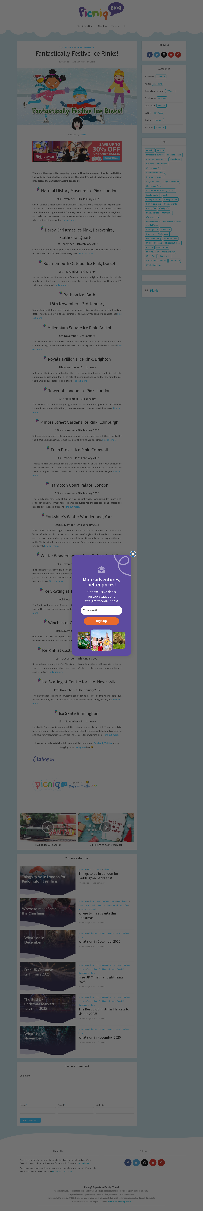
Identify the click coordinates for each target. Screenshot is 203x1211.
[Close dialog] (133, 554)
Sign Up (101, 621)
